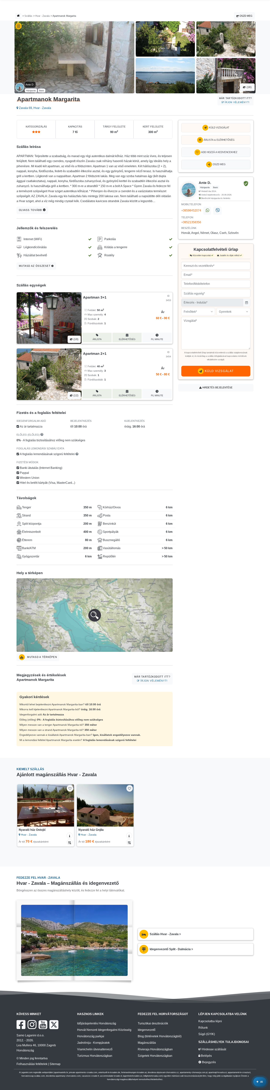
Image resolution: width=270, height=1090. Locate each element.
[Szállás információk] (70, 835)
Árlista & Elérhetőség (219, 140)
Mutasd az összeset (35, 266)
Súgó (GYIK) (206, 1034)
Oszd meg (245, 16)
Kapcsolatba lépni (210, 1021)
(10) (75, 339)
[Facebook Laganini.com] (21, 1024)
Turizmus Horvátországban (94, 1055)
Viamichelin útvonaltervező (94, 1049)
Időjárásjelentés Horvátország (96, 1023)
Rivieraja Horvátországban (155, 1049)
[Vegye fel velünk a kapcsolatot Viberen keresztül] (217, 211)
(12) (75, 395)
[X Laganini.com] (53, 1024)
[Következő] (68, 805)
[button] (95, 615)
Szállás (28, 16)
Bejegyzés (208, 1062)
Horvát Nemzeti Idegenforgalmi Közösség (104, 1029)
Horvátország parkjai (90, 1036)
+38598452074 (191, 210)
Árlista (97, 339)
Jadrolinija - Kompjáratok (93, 1042)
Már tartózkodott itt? (235, 100)
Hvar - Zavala (42, 16)
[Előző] (23, 805)
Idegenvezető (146, 1029)
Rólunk (203, 1027)
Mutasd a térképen (41, 657)
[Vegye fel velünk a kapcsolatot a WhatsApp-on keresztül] (207, 211)
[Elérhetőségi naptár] (70, 842)
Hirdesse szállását (213, 1049)
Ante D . (30, 84)
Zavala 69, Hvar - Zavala (34, 107)
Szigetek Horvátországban (155, 1055)
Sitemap (55, 1064)
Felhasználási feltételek (32, 1064)
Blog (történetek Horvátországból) (159, 1036)
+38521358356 (191, 222)
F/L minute (157, 339)
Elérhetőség (127, 339)
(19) (249, 87)
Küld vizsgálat (218, 127)
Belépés (206, 1055)
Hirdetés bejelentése (217, 387)
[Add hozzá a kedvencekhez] (70, 788)
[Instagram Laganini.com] (32, 1024)
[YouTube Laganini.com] (43, 1024)
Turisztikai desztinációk (153, 1023)
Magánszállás (147, 1042)
